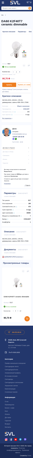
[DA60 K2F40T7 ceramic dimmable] (16, 282)
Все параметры (6, 118)
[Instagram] (6, 439)
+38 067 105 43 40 (18, 136)
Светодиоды (9, 379)
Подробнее (7, 183)
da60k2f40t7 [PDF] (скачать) (13, 257)
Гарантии (8, 420)
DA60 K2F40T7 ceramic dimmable (16, 297)
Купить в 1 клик (24, 85)
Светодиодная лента (11, 366)
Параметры (22, 31)
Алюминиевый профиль (13, 373)
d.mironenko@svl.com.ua (19, 134)
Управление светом (11, 385)
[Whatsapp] (16, 139)
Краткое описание (9, 31)
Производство (9, 404)
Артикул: (4, 63)
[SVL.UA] (15, 2)
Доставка (8, 417)
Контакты (8, 427)
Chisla (29, 455)
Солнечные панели (11, 392)
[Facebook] (11, 439)
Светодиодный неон (11, 369)
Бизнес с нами (9, 408)
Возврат (7, 424)
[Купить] (27, 318)
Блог (6, 411)
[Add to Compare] (29, 65)
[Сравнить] (28, 271)
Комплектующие (10, 389)
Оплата (7, 414)
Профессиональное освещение (15, 363)
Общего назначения (23, 106)
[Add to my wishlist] (24, 65)
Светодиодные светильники (14, 382)
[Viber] (13, 139)
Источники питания (11, 376)
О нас (7, 401)
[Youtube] (15, 439)
